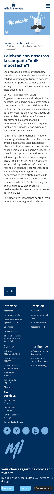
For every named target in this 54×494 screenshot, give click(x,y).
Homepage (9, 43)
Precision (37, 306)
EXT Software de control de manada (39, 359)
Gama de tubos (10, 331)
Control (9, 346)
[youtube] (35, 430)
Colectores (8, 326)
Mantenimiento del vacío (39, 316)
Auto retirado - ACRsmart (10, 374)
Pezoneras (8, 310)
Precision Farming (38, 365)
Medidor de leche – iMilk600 (12, 359)
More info (7, 488)
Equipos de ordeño (12, 315)
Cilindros (7, 387)
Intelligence (39, 346)
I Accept (25, 488)
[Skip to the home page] (13, 6)
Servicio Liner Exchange (9, 401)
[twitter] (16, 430)
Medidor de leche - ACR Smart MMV (12, 367)
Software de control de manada (39, 352)
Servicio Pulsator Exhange (11, 416)
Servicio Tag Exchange (13, 422)
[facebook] (7, 430)
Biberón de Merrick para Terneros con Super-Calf (12, 338)
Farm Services (10, 394)
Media (19, 43)
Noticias (29, 43)
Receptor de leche (38, 326)
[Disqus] (27, 243)
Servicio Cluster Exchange (10, 409)
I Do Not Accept (43, 488)
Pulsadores (35, 310)
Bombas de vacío (38, 322)
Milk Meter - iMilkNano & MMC (12, 352)
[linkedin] (26, 430)
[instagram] (45, 430)
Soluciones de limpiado (10, 381)
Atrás (10, 291)
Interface (10, 306)
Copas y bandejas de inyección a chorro (13, 321)
